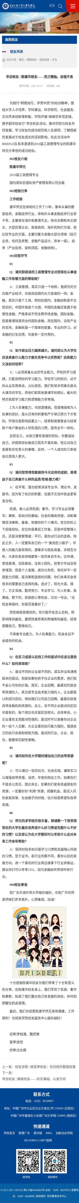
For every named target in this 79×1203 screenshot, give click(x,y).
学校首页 (9, 1133)
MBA (49, 1133)
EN (52, 5)
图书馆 (38, 1133)
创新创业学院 (64, 1133)
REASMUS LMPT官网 (38, 1140)
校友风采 (44, 59)
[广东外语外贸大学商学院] (21, 6)
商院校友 (31, 59)
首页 (21, 59)
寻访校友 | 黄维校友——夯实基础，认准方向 (34, 1079)
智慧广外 (24, 1133)
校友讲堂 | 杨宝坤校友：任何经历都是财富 (45, 1067)
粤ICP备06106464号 (33, 1190)
